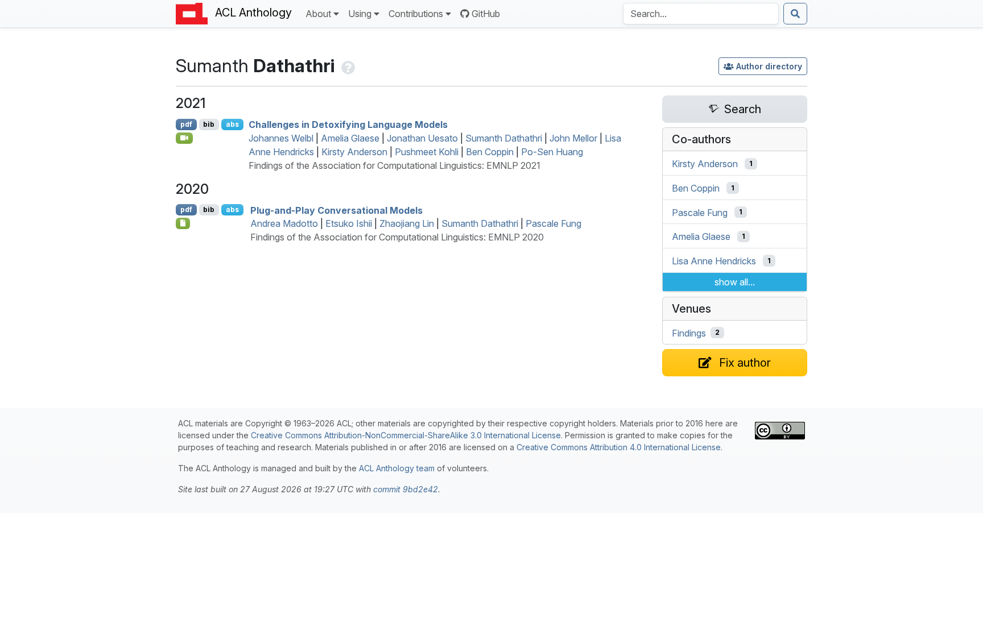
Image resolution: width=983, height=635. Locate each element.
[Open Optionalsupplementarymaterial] (183, 223)
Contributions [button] (416, 13)
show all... (734, 282)
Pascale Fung (553, 223)
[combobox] (701, 13)
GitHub (486, 13)
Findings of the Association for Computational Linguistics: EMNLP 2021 (394, 165)
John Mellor (573, 138)
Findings (689, 332)
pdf (186, 124)
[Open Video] (184, 138)
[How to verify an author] (347, 66)
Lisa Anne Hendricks (714, 261)
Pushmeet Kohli (427, 151)
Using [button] (359, 13)
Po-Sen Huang (552, 151)
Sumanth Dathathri (503, 138)
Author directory (769, 66)
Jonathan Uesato (422, 138)
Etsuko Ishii (348, 223)
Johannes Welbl (281, 138)
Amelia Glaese (350, 138)
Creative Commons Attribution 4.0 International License (619, 447)
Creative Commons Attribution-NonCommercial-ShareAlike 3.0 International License (406, 435)
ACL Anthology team (397, 468)
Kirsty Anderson (354, 151)
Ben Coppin (490, 151)
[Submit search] (795, 13)
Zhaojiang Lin (406, 223)
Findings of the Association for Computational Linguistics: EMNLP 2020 (397, 237)
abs (232, 124)
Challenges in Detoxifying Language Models (348, 124)
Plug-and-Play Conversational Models (336, 209)
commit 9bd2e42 (405, 489)
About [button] (318, 13)
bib (208, 124)
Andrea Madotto (284, 223)
